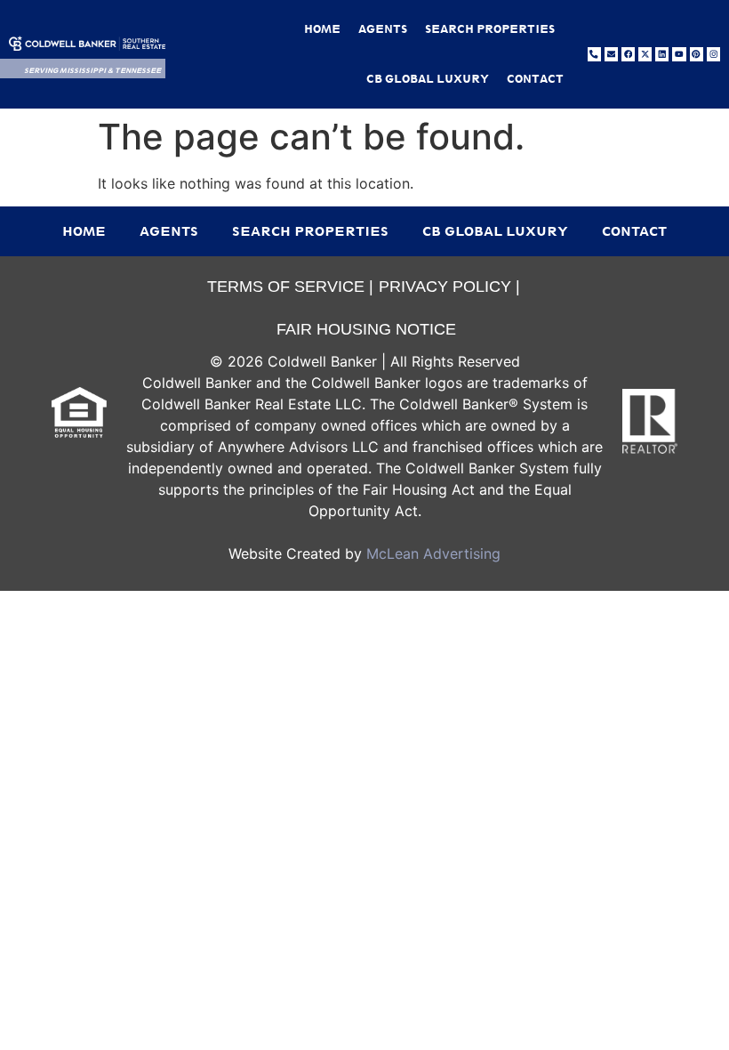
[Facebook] (628, 54)
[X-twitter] (645, 54)
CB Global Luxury (427, 79)
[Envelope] (611, 54)
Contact (535, 79)
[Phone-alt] (594, 54)
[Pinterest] (696, 54)
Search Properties (490, 29)
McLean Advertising (433, 553)
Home (322, 29)
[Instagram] (713, 54)
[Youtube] (678, 54)
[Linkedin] (662, 54)
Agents (382, 29)
